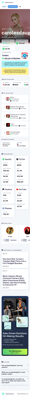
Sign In (4, 6)
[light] (20, 6)
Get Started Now (13, 6)
